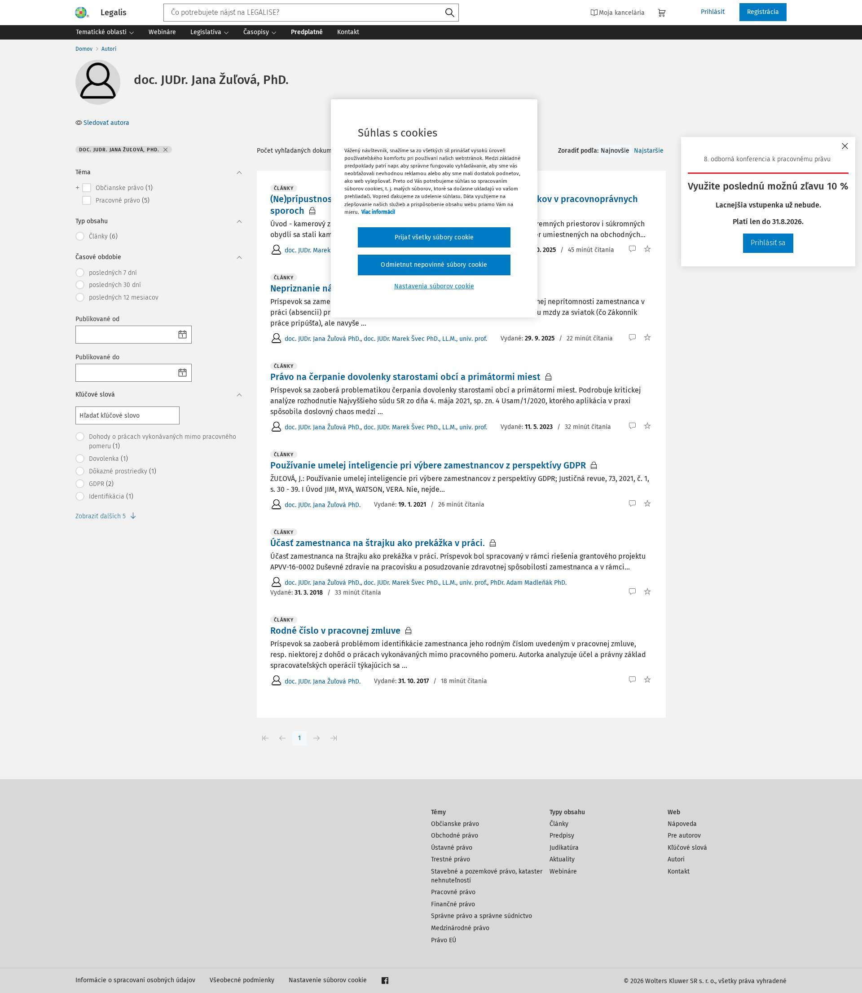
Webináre (563, 871)
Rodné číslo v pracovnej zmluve (335, 630)
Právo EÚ (443, 940)
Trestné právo (450, 859)
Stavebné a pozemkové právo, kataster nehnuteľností (486, 876)
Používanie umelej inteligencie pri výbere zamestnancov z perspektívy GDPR (428, 465)
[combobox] (311, 13)
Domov (83, 49)
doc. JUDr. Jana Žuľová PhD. (323, 339)
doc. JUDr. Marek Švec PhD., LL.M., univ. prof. (425, 339)
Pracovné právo (453, 892)
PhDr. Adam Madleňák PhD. (528, 583)
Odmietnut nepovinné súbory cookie (434, 265)
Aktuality (562, 859)
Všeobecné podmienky (242, 980)
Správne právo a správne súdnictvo (481, 916)
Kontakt (679, 871)
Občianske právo (455, 824)
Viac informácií (378, 212)
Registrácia (763, 12)
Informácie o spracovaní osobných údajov (135, 980)
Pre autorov (684, 835)
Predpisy (562, 835)
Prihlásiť (713, 12)
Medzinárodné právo (460, 928)
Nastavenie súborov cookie (328, 980)
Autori (108, 49)
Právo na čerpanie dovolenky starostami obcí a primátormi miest (405, 376)
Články (559, 824)
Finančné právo (453, 904)
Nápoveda (682, 824)
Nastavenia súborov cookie (434, 286)
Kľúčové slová (687, 848)
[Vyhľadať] (449, 13)
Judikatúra (564, 848)
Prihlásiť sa (768, 242)
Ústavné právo (451, 848)
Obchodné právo (454, 835)
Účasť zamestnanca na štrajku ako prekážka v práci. (377, 543)
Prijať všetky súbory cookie (434, 237)
